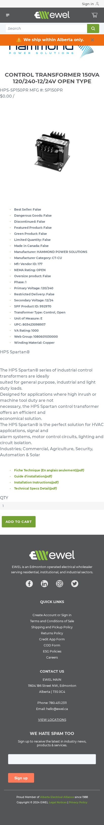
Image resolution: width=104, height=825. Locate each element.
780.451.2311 (58, 703)
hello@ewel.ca (57, 709)
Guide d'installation (33, 476)
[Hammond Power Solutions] (52, 46)
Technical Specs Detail (35, 488)
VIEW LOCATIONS (52, 720)
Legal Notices (58, 802)
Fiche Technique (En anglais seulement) (49, 470)
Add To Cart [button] (19, 522)
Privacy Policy (78, 802)
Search (93, 28)
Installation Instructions (36, 482)
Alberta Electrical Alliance (57, 797)
